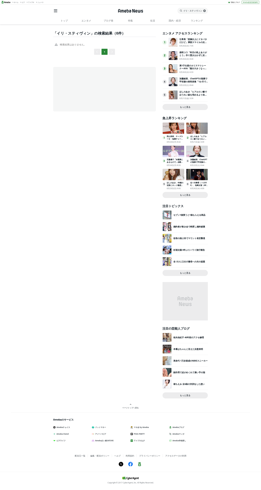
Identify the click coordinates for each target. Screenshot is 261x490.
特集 (130, 20)
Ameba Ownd (62, 434)
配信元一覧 (80, 455)
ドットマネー (100, 427)
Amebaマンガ (178, 434)
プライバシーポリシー (149, 455)
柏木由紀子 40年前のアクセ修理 (188, 337)
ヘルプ (117, 455)
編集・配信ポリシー (99, 455)
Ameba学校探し (179, 440)
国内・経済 (175, 20)
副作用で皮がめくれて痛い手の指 (189, 372)
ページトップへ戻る (130, 407)
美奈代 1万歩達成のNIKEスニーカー (190, 360)
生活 (152, 20)
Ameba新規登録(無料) (250, 2)
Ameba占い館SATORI (104, 440)
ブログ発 (108, 20)
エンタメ (86, 20)
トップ (64, 20)
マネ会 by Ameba (141, 427)
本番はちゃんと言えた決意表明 (188, 349)
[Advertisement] (80, 89)
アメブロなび (139, 440)
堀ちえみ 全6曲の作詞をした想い (189, 384)
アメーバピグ (100, 434)
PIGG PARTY (139, 434)
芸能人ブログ (235, 2)
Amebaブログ (178, 427)
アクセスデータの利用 (175, 455)
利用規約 (130, 455)
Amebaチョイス (63, 427)
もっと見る (185, 107)
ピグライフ (61, 440)
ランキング (197, 20)
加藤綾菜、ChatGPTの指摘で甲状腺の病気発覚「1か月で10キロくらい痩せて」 (193, 81)
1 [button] (104, 51)
